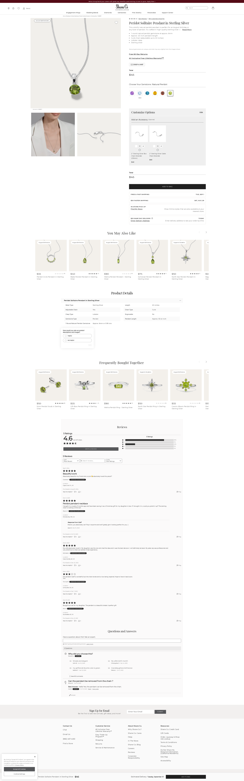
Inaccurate (95, 689)
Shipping (99, 740)
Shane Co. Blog (134, 745)
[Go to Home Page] (122, 6)
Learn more (89, 644)
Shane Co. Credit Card (170, 729)
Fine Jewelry (136, 13)
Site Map (164, 757)
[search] (187, 7)
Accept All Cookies (19, 769)
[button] (137, 64)
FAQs (130, 737)
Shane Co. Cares (134, 733)
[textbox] (122, 640)
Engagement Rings (73, 13)
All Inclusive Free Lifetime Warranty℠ (104, 730)
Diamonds (108, 13)
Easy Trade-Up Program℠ (102, 736)
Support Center (167, 13)
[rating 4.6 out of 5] (133, 18)
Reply (89, 689)
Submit (160, 712)
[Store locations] (8, 8)
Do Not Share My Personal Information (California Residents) (169, 751)
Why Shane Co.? (134, 729)
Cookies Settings (19, 774)
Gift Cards (165, 733)
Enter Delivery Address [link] (140, 221)
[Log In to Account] (24, 8)
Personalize (151, 13)
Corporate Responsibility (134, 757)
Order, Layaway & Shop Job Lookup (170, 738)
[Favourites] (19, 8)
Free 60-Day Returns (138, 54)
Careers (131, 748)
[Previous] (199, 232)
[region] (19, 767)
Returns (99, 744)
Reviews (131, 752)
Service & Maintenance (105, 748)
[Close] (35, 757)
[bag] (213, 8)
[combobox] (196, 7)
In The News (133, 741)
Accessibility (166, 761)
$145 (131, 74)
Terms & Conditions (169, 742)
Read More (186, 30)
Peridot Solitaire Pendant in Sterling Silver (159, 23)
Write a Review (91, 449)
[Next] (206, 232)
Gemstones (122, 13)
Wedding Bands (92, 13)
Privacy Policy (166, 746)
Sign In (28, 8)
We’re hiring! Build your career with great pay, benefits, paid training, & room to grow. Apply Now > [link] (122, 1)
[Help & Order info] (13, 8)
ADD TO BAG (167, 186)
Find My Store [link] (136, 209)
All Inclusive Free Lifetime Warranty (146, 58)
